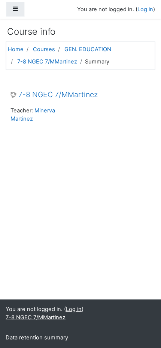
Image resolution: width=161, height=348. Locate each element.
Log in (145, 9)
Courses (44, 49)
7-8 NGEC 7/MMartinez (47, 61)
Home (16, 49)
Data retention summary (37, 337)
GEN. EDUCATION (87, 49)
